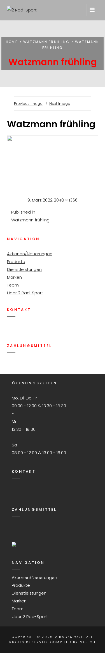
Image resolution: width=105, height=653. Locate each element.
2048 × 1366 (66, 200)
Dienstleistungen (24, 269)
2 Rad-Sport (69, 637)
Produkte (16, 261)
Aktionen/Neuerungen (29, 254)
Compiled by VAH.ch (73, 642)
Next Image (59, 103)
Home (12, 41)
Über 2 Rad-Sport (25, 293)
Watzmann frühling (46, 41)
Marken (14, 277)
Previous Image (28, 103)
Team (13, 285)
